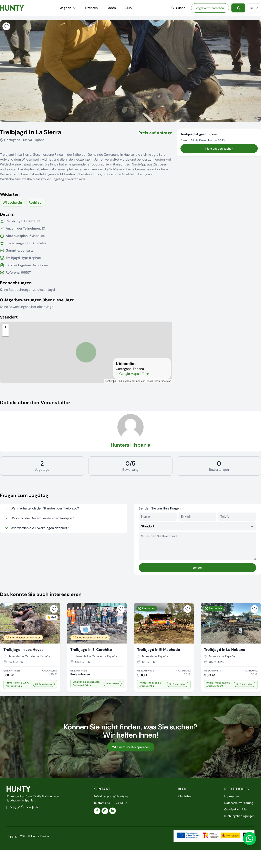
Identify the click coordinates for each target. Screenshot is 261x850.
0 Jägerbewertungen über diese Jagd (37, 300)
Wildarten (10, 194)
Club (128, 8)
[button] (5, 327)
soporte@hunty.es (116, 796)
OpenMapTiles (142, 381)
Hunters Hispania (130, 445)
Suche (180, 8)
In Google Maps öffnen (132, 374)
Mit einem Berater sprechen (130, 747)
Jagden (65, 8)
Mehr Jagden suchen (219, 148)
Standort (9, 317)
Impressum (231, 796)
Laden (111, 8)
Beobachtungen (16, 282)
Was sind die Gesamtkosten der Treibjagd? (43, 518)
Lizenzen (91, 8)
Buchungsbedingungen (239, 816)
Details (7, 214)
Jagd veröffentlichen (210, 8)
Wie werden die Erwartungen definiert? (40, 528)
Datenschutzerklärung (238, 803)
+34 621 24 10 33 (116, 803)
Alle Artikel (184, 796)
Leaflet (109, 381)
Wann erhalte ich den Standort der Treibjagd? (45, 508)
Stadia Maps (124, 381)
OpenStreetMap (162, 381)
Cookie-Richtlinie (235, 809)
